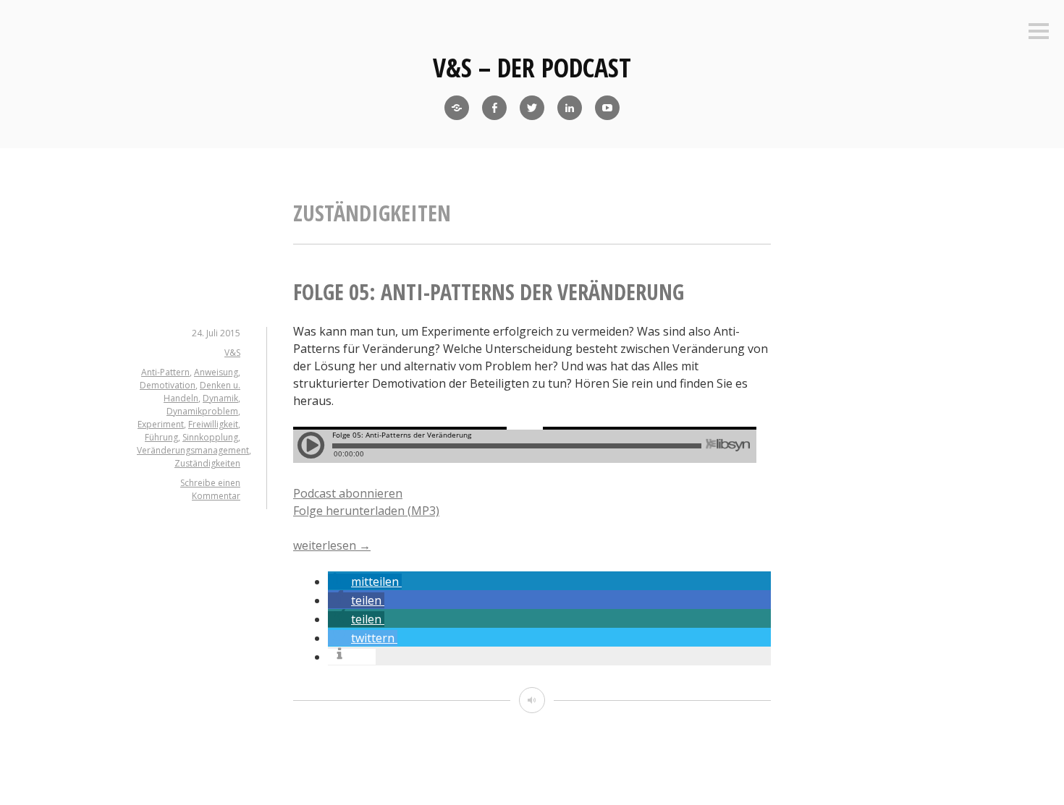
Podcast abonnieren (347, 493)
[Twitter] (532, 107)
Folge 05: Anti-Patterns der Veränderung (488, 292)
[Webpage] (456, 107)
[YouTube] (607, 107)
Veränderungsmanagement (193, 450)
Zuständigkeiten (207, 463)
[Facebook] (494, 107)
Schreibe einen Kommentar (210, 489)
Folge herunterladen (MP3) (366, 511)
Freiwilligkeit (213, 424)
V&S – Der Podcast (532, 67)
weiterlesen (332, 545)
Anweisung (216, 372)
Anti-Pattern (165, 372)
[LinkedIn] (569, 107)
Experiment (161, 424)
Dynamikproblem (202, 411)
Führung (161, 437)
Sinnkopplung (210, 437)
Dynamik (220, 398)
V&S (232, 352)
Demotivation (167, 385)
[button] (365, 581)
